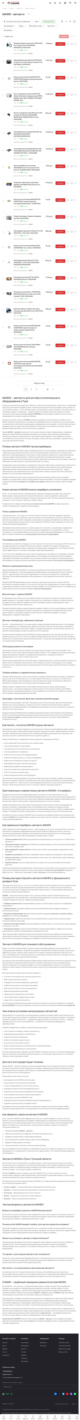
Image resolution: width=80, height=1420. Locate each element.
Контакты (58, 532)
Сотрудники (25, 1346)
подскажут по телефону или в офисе (31, 482)
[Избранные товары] (70, 3)
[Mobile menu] (3, 2)
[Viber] (71, 1394)
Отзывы (23, 1352)
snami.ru (29, 1119)
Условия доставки (64, 1346)
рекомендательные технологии (39, 1409)
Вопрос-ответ (63, 1352)
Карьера (23, 1355)
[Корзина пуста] (75, 3)
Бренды (4, 1349)
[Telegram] (63, 1394)
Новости (24, 1349)
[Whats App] (75, 1394)
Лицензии (24, 1358)
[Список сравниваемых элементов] (65, 3)
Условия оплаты (64, 1342)
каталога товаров (14, 717)
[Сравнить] (72, 36)
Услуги (4, 1352)
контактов (24, 916)
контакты (31, 1321)
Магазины (43, 1346)
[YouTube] (67, 1394)
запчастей (54, 914)
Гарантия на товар (65, 1349)
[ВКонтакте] (55, 1394)
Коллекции (5, 1355)
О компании (25, 1342)
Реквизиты (43, 1342)
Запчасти (7, 1190)
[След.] (53, 389)
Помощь (61, 1339)
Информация (44, 1339)
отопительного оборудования (63, 560)
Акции (4, 1346)
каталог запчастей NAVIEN (55, 870)
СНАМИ (27, 420)
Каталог (5, 1342)
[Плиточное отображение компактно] (66, 21)
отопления (63, 914)
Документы (24, 1361)
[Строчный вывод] (70, 21)
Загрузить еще (39, 383)
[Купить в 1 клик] (68, 44)
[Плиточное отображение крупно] (62, 21)
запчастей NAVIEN (8, 1005)
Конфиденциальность (61, 1404)
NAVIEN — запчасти (14, 432)
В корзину (60, 44)
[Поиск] (55, 3)
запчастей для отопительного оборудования (43, 534)
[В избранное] (75, 36)
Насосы (6, 1196)
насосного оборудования (43, 589)
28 (47, 389)
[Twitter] (59, 1394)
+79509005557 (7, 1371)
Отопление (8, 1193)
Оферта (74, 1404)
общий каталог (46, 1313)
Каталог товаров (10, 1187)
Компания (24, 1339)
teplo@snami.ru (7, 1374)
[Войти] (60, 3)
